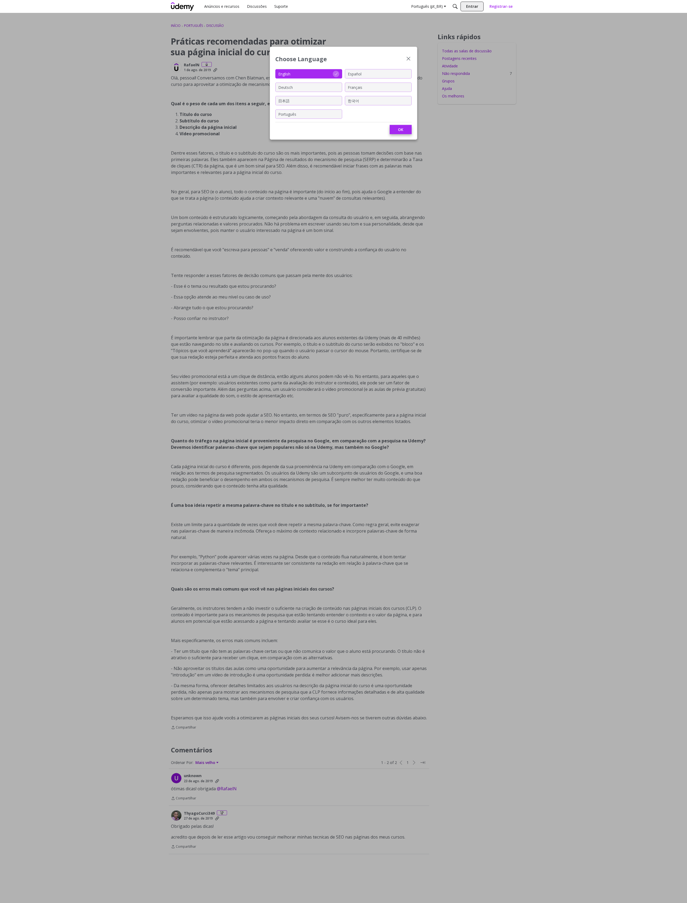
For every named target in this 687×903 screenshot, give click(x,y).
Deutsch (285, 87)
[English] (182, 6)
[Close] (408, 59)
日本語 (284, 100)
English (284, 73)
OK (400, 129)
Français (355, 87)
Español (354, 73)
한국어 (353, 100)
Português (287, 113)
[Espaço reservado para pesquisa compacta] (455, 6)
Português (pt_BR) (427, 6)
